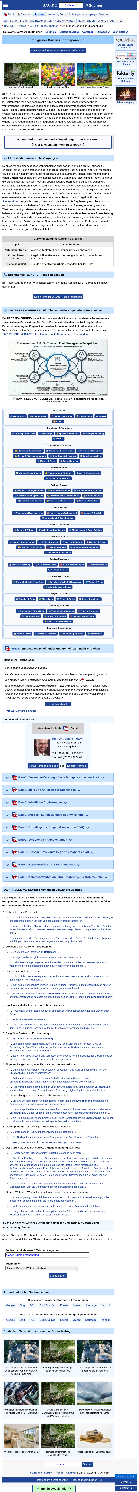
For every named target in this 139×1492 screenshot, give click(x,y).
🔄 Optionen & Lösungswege (59, 451)
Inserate (57, 14)
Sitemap (71, 1472)
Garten (86, 31)
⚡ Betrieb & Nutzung (49, 542)
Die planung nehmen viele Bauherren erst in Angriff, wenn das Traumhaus (56, 1137)
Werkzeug (119, 31)
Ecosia (64, 1305)
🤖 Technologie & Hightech (61, 611)
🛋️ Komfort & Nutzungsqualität (28, 496)
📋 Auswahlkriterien (69, 461)
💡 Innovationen (84, 416)
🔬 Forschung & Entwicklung (31, 611)
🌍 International (95, 634)
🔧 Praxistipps (45, 434)
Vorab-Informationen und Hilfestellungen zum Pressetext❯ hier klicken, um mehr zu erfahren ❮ (59, 142)
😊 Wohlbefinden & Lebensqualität (63, 496)
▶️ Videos (58, 422)
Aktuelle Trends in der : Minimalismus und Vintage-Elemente (58, 1413)
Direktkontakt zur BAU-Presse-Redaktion (58, 296)
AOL (32, 1305)
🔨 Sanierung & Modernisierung (28, 513)
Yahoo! (105, 1305)
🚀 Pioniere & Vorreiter (88, 611)
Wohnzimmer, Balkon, (29, 1019)
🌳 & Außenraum (59, 491)
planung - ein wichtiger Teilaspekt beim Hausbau (43, 1132)
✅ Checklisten (46, 599)
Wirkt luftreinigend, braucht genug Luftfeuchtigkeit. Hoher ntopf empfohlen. (57, 1206)
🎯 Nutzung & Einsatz (96, 542)
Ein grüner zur (33, 1038)
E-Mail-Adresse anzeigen (43, 765)
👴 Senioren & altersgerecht (59, 501)
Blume (50, 31)
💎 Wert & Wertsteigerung (88, 473)
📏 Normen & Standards (55, 616)
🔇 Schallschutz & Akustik (82, 616)
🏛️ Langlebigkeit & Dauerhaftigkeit (58, 518)
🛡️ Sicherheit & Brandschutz (52, 530)
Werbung (105, 14)
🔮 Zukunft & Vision (31, 616)
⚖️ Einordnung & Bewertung (63, 456)
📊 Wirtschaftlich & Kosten (28, 473)
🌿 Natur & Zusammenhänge (58, 587)
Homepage (89, 14)
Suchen (87, 1464)
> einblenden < (126, 1476)
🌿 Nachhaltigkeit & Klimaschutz (28, 582)
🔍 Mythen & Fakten (46, 461)
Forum (31, 20)
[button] (58, 704)
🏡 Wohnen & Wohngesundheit (29, 491)
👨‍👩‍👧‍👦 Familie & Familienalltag (30, 501)
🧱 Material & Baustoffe (92, 513)
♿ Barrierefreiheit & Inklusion (88, 491)
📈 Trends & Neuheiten (89, 599)
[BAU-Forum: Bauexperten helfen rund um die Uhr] (6, 20)
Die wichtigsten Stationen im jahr (34, 952)
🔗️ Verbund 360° (17, 416)
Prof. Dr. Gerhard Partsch (20, 710)
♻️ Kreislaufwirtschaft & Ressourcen (64, 582)
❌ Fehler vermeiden (97, 565)
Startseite (36, 1472)
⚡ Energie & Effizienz (24, 530)
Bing (22, 1305)
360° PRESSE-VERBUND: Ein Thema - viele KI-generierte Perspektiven (46, 333)
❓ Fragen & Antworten (61, 416)
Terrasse (101, 31)
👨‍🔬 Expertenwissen (38, 416)
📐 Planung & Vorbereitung (22, 542)
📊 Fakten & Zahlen (66, 599)
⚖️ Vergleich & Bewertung (89, 451)
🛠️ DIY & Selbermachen (45, 565)
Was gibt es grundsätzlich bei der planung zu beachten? (47, 1142)
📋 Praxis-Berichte (22, 634)
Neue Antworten (64, 20)
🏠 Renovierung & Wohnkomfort (62, 513)
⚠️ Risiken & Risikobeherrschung (30, 456)
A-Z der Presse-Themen (44, 25)
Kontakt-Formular (77, 765)
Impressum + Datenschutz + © (69, 1479)
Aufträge (74, 14)
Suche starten (58, 1275)
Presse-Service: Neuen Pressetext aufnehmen (58, 50)
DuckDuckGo (47, 1305)
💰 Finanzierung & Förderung (58, 473)
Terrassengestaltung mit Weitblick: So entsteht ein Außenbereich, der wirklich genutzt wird (21, 1371)
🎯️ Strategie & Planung (93, 434)
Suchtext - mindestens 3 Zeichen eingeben (32, 1250)
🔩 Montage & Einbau (58, 570)
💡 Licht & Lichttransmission (58, 622)
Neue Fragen (86, 20)
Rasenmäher (11, 201)
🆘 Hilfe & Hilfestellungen (72, 565)
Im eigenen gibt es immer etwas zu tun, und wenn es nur (47, 957)
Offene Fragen (106, 20)
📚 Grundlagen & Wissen (23, 434)
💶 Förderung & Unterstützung (84, 547)
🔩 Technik (58, 439)
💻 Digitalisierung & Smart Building (85, 530)
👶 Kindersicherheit (92, 496)
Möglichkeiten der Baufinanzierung (95, 1452)
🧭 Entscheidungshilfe (90, 456)
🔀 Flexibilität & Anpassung (30, 547)
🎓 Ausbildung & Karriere (71, 634)
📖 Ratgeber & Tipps (25, 599)
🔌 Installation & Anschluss (58, 553)
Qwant (76, 1305)
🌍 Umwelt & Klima (94, 582)
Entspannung (68, 31)
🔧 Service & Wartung (72, 542)
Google (10, 1305)
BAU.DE (50, 5)
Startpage (91, 1305)
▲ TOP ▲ (126, 1482)
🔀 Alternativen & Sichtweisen (28, 451)
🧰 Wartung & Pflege (56, 547)
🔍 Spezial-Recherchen (45, 634)
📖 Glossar (101, 416)
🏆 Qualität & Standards (67, 434)
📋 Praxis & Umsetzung (20, 565)
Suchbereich (13, 1263)
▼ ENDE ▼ (126, 1488)
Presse (39, 14)
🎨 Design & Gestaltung (87, 501)
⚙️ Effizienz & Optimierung (58, 478)
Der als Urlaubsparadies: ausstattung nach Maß (47, 1153)
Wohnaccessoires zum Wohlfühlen (21, 1452)
